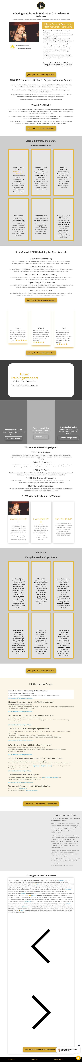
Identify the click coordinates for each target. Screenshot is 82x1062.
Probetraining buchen (68, 438)
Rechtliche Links (58, 1059)
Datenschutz (34, 1059)
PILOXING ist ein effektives (18, 173)
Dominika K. (25, 907)
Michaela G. (28, 901)
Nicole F (23, 893)
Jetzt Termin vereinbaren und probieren (41, 804)
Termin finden (41, 437)
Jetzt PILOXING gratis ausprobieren (41, 300)
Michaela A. (68, 889)
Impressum (11, 1059)
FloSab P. (68, 903)
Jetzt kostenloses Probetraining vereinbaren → (20, 698)
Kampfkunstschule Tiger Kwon (50, 777)
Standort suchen (13, 438)
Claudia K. (36, 884)
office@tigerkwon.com (31, 790)
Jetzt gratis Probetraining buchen (41, 75)
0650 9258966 (23, 789)
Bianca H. (61, 880)
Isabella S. (34, 895)
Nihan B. (22, 910)
